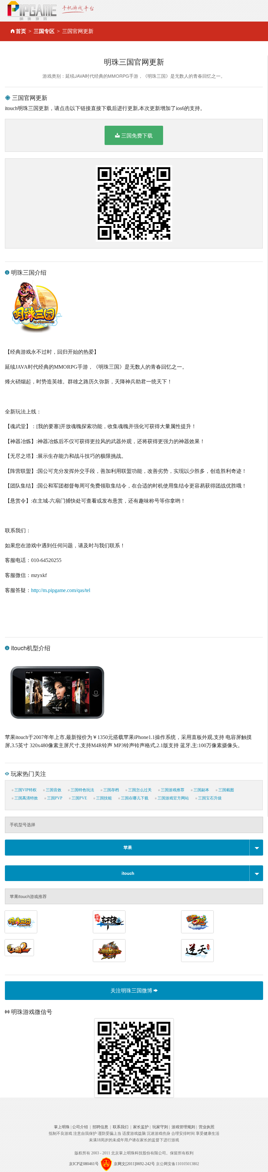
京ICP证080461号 (84, 1163)
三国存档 (110, 790)
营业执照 (206, 1127)
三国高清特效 (25, 798)
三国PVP (54, 798)
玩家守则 (160, 1127)
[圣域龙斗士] (109, 950)
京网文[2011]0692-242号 (134, 1163)
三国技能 (103, 798)
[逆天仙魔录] (197, 950)
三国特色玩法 (82, 790)
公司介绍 (80, 1127)
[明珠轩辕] (109, 922)
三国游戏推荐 (172, 790)
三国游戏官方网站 (173, 798)
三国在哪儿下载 (134, 798)
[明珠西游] (197, 922)
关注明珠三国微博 (132, 990)
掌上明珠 (62, 1127)
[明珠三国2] (19, 947)
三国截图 (225, 790)
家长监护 (141, 1127)
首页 (21, 31)
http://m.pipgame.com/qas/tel (60, 590)
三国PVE (79, 798)
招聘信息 (100, 1127)
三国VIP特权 (25, 790)
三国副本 (201, 790)
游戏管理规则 (183, 1127)
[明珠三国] (21, 922)
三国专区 (44, 31)
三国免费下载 (137, 135)
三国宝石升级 (209, 798)
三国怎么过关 (139, 790)
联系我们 (120, 1127)
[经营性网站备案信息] (106, 1163)
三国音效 (53, 790)
